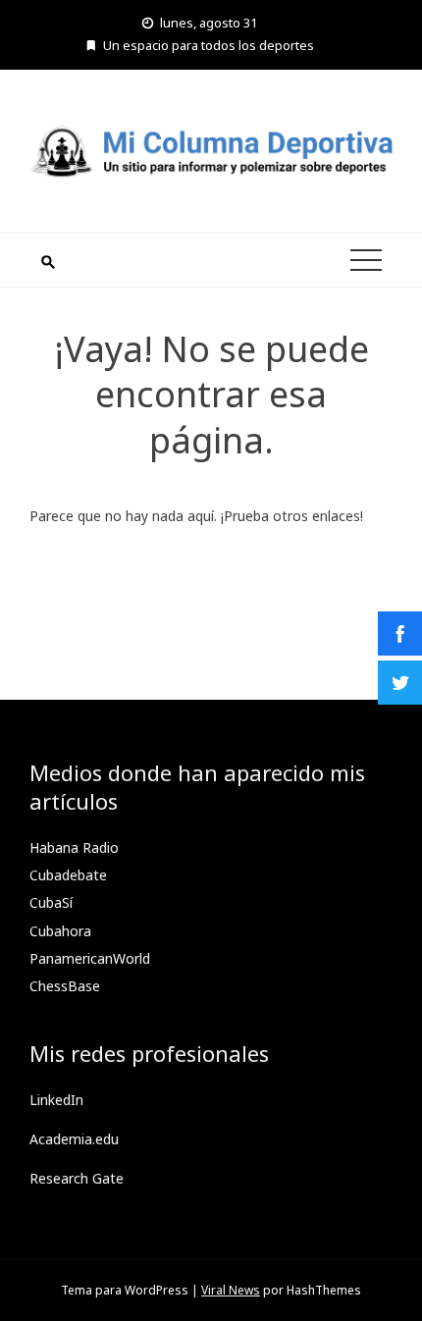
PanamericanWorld (89, 958)
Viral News (230, 1290)
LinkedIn (56, 1099)
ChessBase (64, 986)
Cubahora (60, 931)
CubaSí (51, 902)
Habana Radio (74, 847)
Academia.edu (74, 1139)
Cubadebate (68, 875)
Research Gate (76, 1178)
